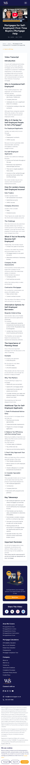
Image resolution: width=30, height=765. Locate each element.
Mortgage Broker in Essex (9, 635)
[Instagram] (7, 691)
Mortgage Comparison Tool (10, 652)
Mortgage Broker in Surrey (9, 631)
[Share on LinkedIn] (23, 611)
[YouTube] (13, 691)
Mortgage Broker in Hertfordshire (11, 633)
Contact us (6, 665)
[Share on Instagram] (18, 611)
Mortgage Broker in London (9, 629)
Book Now (15, 597)
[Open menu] (25, 3)
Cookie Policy (6, 675)
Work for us (6, 662)
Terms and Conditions (9, 667)
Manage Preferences (6, 762)
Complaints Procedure (9, 670)
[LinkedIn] (5, 691)
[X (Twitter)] (10, 691)
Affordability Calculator (9, 643)
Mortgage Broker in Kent (9, 626)
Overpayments (7, 650)
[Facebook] (3, 691)
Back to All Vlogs (9, 49)
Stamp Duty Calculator (9, 647)
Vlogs (9, 43)
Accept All (25, 762)
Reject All (15, 762)
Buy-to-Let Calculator (9, 645)
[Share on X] (12, 611)
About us (5, 660)
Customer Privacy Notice (10, 672)
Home (4, 43)
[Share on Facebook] (7, 611)
